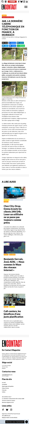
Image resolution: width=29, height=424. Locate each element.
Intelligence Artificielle (17, 200)
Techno (4, 15)
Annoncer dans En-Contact (8, 400)
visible (3, 99)
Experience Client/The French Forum (11, 413)
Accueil (4, 382)
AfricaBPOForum (6, 415)
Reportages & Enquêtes (8, 386)
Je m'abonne (12, 2)
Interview (6, 200)
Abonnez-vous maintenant (15, 422)
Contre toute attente (8, 17)
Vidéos (3, 392)
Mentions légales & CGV (8, 402)
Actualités (12, 254)
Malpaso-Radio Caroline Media (9, 417)
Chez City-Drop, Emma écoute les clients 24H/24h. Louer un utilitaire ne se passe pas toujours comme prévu (13, 214)
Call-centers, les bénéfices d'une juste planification (13, 314)
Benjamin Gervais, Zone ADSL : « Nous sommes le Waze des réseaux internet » (14, 264)
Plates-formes (5, 388)
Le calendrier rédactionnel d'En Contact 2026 (13, 398)
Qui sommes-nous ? (6, 396)
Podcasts (4, 390)
